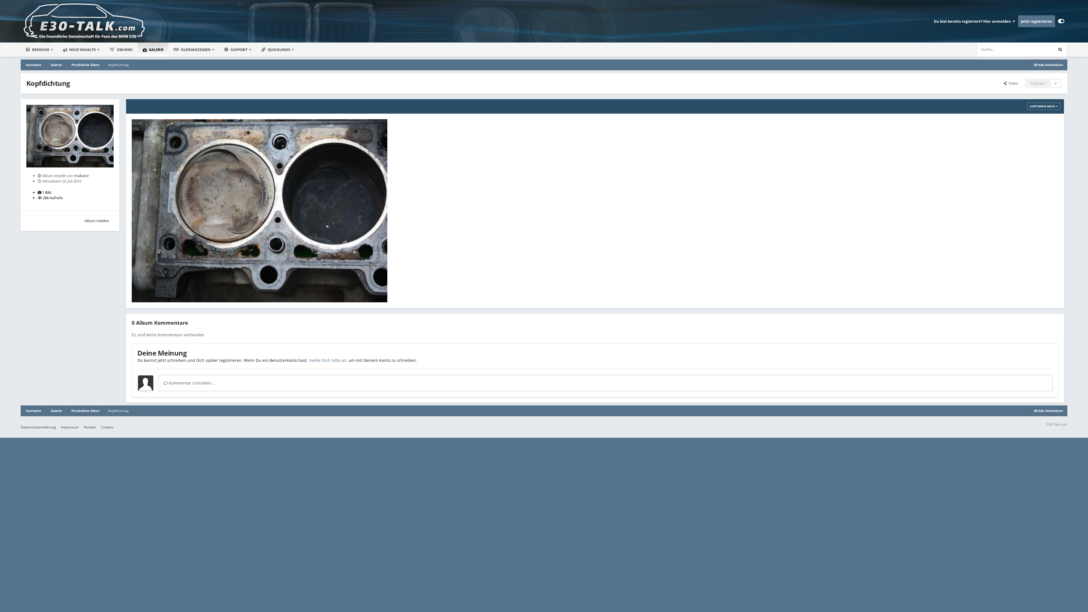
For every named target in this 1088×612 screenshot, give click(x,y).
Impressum (70, 427)
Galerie (155, 49)
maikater (81, 175)
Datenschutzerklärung (38, 427)
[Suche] (1060, 49)
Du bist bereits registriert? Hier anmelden (973, 21)
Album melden (96, 220)
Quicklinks (279, 49)
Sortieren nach (1043, 106)
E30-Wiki (125, 49)
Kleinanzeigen (196, 49)
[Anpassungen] (1061, 21)
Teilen (1012, 83)
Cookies (107, 427)
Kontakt (90, 427)
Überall (1039, 49)
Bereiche (40, 49)
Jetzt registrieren (1036, 21)
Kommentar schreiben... (191, 383)
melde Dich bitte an (327, 360)
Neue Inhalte (82, 49)
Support (239, 49)
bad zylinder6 (147, 289)
